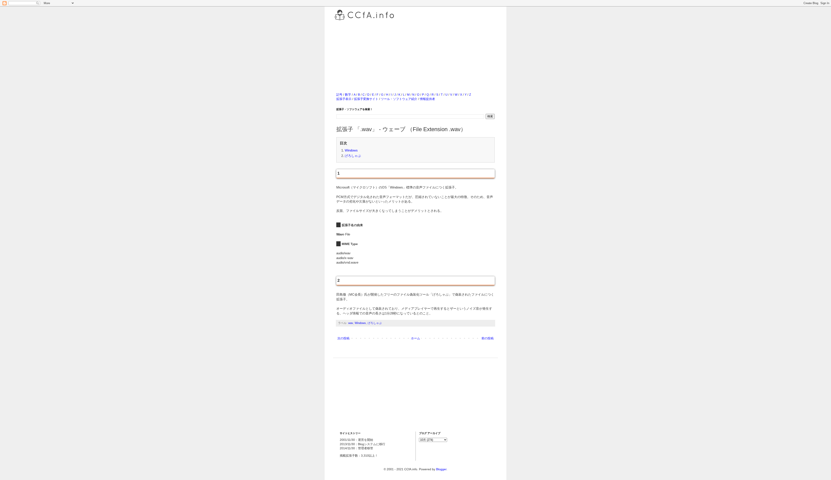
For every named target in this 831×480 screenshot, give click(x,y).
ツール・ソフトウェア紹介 (399, 99)
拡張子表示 (343, 99)
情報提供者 (427, 99)
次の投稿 (343, 338)
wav (350, 323)
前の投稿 (488, 338)
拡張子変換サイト (366, 99)
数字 (348, 94)
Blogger (441, 469)
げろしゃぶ (353, 156)
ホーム (415, 338)
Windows (351, 150)
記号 (339, 94)
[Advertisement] (415, 51)
